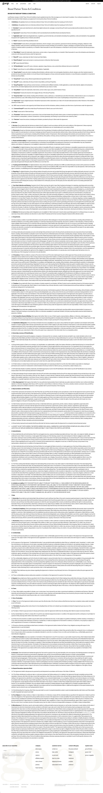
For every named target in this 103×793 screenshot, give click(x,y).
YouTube (71, 761)
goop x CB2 (88, 752)
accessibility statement (14, 786)
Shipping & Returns (56, 761)
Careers (38, 755)
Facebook (71, 758)
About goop (39, 749)
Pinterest (71, 764)
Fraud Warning (39, 767)
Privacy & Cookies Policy (14, 784)
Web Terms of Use (24, 784)
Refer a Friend (39, 761)
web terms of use (11, 755)
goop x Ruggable (89, 755)
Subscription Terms (57, 764)
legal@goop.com (87, 712)
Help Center (55, 752)
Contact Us (55, 749)
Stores (37, 752)
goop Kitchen (88, 749)
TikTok (70, 755)
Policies (38, 764)
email (5, 748)
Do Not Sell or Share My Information (37, 784)
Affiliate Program (40, 758)
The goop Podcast (73, 749)
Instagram (71, 752)
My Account (55, 755)
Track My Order (56, 758)
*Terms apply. (4, 757)
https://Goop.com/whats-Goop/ (55, 413)
